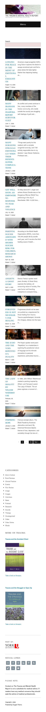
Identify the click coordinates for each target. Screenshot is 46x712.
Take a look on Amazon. (13, 575)
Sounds (37, 50)
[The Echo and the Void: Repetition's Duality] (23, 335)
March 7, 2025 (9, 360)
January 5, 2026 (10, 171)
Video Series (9, 522)
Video (7, 519)
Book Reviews (10, 478)
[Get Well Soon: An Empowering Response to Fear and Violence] (23, 182)
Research (37, 219)
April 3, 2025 (9, 287)
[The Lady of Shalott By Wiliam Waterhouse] (23, 371)
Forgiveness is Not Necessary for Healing (10, 315)
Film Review (9, 487)
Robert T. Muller (10, 87)
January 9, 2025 (10, 426)
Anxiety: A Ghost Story (9, 281)
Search (7, 41)
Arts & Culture (29, 50)
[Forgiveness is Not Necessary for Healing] (23, 302)
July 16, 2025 (9, 212)
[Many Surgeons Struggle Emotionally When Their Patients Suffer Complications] (23, 135)
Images (7, 494)
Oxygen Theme (17, 705)
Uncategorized (10, 516)
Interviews (8, 497)
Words (38, 266)
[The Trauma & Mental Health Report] (23, 11)
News (7, 500)
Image (38, 366)
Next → (37, 442)
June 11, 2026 (9, 123)
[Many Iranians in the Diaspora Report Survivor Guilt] (23, 96)
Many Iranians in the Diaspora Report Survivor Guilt (10, 112)
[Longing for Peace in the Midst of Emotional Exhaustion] (23, 54)
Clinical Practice (10, 481)
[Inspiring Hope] (23, 412)
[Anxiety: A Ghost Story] (23, 271)
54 (31, 442)
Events (38, 91)
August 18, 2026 (10, 85)
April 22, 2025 (9, 260)
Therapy (37, 130)
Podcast (8, 503)
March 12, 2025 (10, 324)
